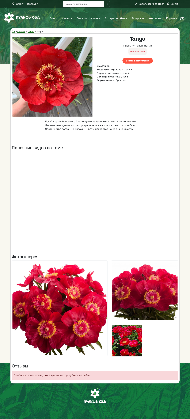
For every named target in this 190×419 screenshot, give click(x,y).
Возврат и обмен (116, 18)
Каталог (67, 18)
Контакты (155, 18)
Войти (174, 3)
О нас (53, 18)
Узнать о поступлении (137, 60)
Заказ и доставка (88, 18)
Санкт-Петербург (26, 3)
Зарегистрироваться (151, 3)
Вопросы (138, 18)
